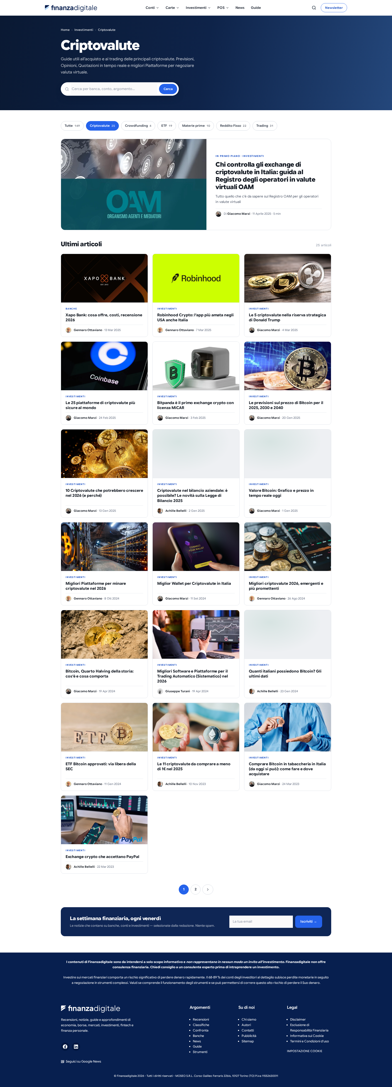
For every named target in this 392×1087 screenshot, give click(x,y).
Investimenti (196, 8)
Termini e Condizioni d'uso (309, 1041)
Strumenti (200, 1052)
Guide (256, 8)
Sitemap (248, 1041)
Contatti (248, 1030)
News (240, 8)
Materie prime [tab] (196, 126)
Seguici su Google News (83, 1061)
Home (65, 30)
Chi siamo (249, 1019)
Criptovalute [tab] (102, 126)
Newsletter (334, 8)
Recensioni (201, 1019)
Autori (246, 1025)
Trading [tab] (264, 126)
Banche (198, 1036)
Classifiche (201, 1025)
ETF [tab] (166, 126)
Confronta (200, 1030)
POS (221, 8)
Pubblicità (249, 1036)
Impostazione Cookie (304, 1051)
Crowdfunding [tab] (138, 126)
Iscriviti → (308, 921)
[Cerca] (313, 7)
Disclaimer (298, 1019)
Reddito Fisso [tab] (233, 126)
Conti (150, 8)
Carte (170, 8)
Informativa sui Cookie (307, 1036)
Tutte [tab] (72, 126)
